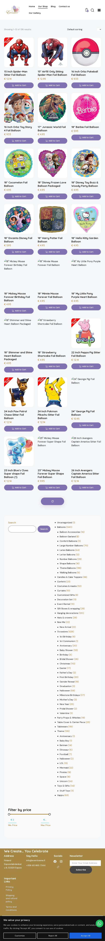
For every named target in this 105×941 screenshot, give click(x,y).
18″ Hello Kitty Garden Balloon (84, 239)
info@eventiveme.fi (35, 860)
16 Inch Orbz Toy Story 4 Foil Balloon (18, 128)
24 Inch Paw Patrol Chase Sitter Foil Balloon (15, 415)
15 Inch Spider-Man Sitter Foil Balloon (15, 73)
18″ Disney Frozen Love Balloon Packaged (52, 184)
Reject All (53, 935)
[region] (52, 928)
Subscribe (81, 869)
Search (12, 522)
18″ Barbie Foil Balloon (85, 127)
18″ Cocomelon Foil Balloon (15, 184)
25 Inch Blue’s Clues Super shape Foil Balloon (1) (16, 474)
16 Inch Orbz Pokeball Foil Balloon (84, 73)
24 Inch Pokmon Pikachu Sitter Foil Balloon (48, 415)
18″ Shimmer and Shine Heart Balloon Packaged (18, 356)
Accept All (85, 935)
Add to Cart (20, 85)
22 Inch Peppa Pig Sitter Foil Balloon (85, 354)
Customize (20, 935)
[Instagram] (61, 861)
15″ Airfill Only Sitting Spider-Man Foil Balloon (52, 73)
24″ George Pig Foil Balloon (83, 413)
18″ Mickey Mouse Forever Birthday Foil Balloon (17, 297)
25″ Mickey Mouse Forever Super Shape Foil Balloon (51, 474)
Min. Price (12, 825)
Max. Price (45, 825)
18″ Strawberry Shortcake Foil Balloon (51, 354)
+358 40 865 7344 (36, 865)
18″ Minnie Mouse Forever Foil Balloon (50, 295)
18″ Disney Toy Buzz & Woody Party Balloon (84, 184)
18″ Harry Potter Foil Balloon (50, 239)
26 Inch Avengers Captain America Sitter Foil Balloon (85, 474)
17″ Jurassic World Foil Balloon (52, 128)
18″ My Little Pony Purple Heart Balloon (84, 295)
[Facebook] (55, 861)
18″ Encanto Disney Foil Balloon (18, 239)
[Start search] (92, 10)
